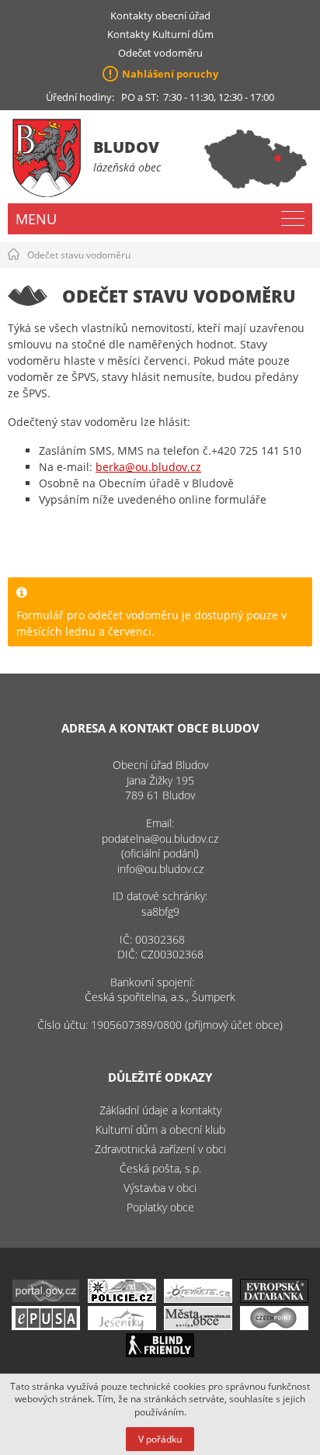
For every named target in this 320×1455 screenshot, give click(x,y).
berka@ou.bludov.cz (148, 466)
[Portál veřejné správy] (46, 1298)
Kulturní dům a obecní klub (160, 1129)
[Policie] (122, 1298)
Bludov (126, 147)
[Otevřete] (198, 1298)
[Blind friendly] (160, 1353)
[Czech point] (274, 1325)
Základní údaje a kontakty (160, 1110)
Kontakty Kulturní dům (160, 34)
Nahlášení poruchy (170, 74)
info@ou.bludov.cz (160, 868)
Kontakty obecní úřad (160, 16)
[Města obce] (198, 1325)
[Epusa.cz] (46, 1325)
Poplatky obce (160, 1207)
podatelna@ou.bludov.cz (160, 838)
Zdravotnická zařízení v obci (160, 1148)
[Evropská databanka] (274, 1298)
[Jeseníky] (122, 1325)
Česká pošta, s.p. (160, 1168)
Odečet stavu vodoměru (78, 255)
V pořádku (160, 1439)
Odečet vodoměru (160, 53)
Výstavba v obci (160, 1187)
